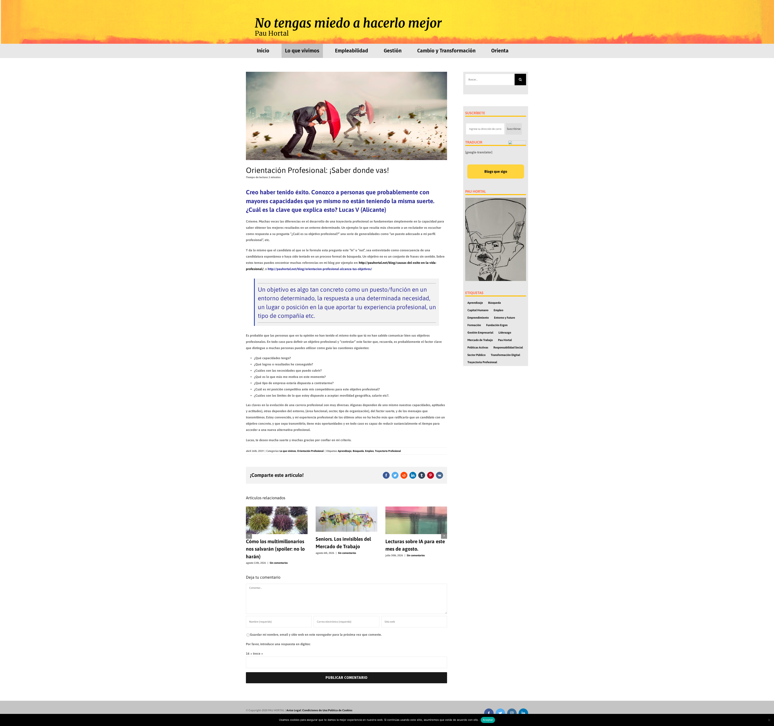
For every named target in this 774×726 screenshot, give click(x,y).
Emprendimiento (478, 317)
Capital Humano (477, 310)
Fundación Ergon (497, 325)
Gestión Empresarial (480, 332)
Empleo (369, 450)
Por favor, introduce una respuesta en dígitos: (278, 636)
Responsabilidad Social (508, 347)
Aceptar (488, 719)
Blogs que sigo (495, 171)
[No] (769, 720)
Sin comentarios (277, 552)
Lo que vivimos (288, 450)
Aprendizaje (345, 450)
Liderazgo (504, 332)
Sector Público (476, 355)
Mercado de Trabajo (480, 340)
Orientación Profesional (310, 450)
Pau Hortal (505, 340)
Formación (474, 325)
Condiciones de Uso (314, 702)
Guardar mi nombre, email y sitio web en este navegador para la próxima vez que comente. (316, 627)
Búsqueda (358, 450)
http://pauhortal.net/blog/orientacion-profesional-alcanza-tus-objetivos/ (320, 269)
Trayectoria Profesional (388, 450)
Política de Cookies (340, 702)
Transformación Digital (505, 355)
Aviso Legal (293, 702)
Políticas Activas (477, 347)
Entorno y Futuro (504, 317)
